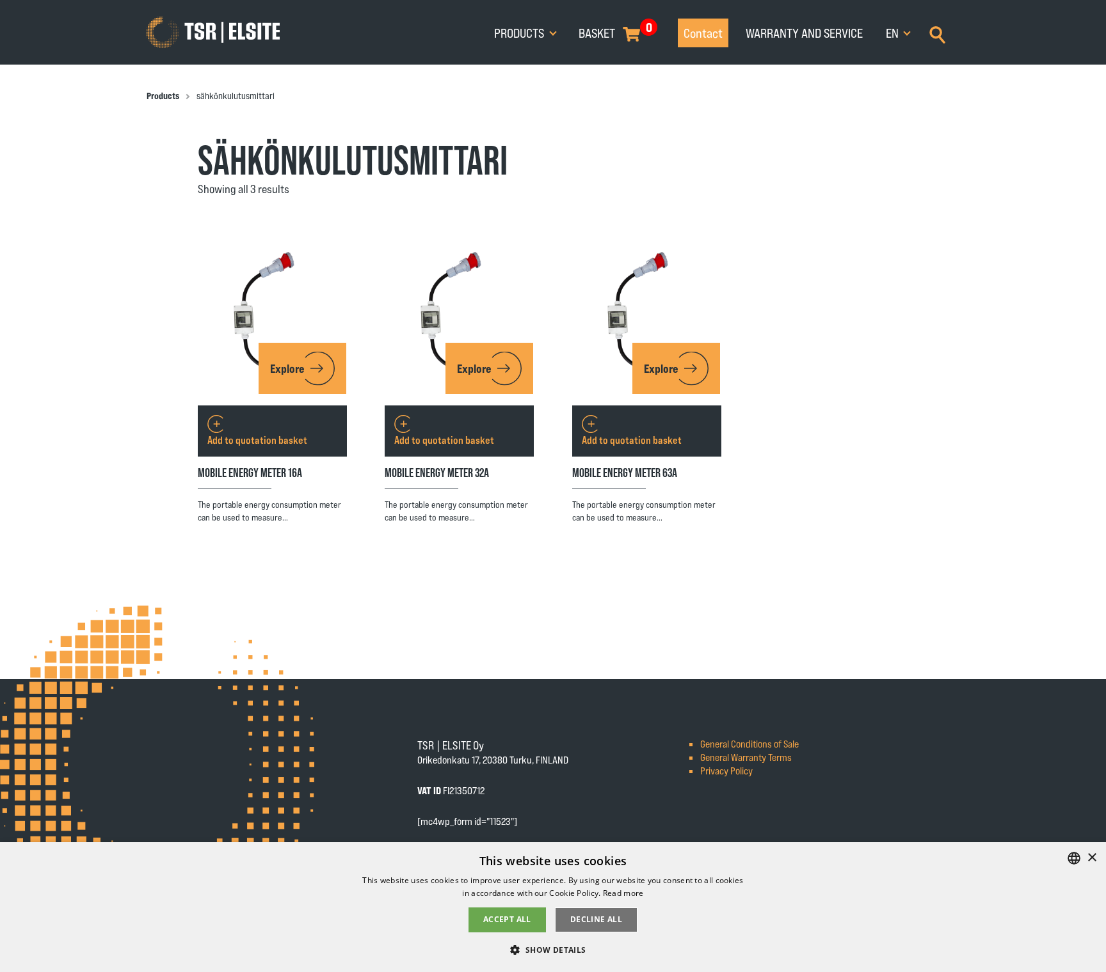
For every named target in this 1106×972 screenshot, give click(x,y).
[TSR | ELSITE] (213, 33)
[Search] (937, 33)
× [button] (1091, 858)
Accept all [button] (507, 919)
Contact (703, 32)
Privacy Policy (726, 770)
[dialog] (553, 907)
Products (520, 32)
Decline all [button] (596, 919)
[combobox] (1074, 858)
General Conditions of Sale (749, 743)
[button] (553, 949)
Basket (597, 32)
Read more (623, 893)
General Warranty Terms (746, 757)
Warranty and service (804, 32)
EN (893, 32)
